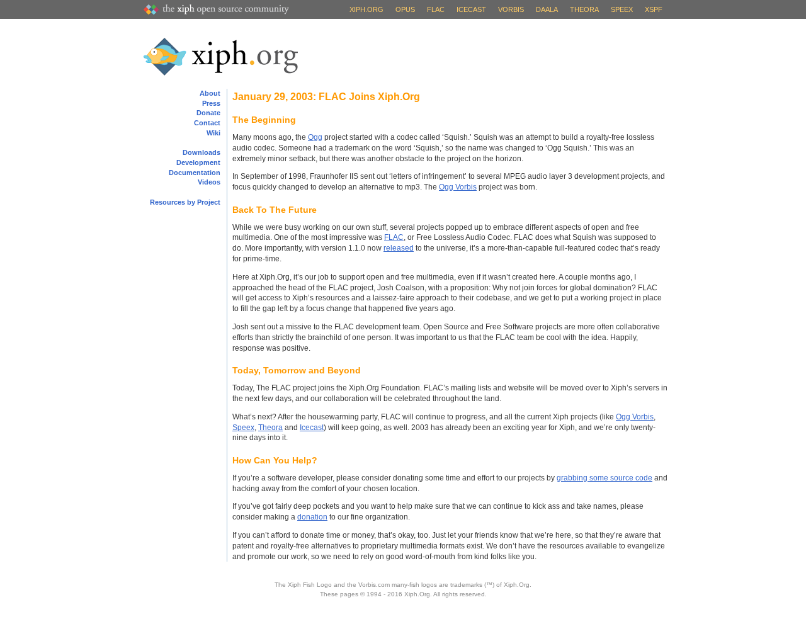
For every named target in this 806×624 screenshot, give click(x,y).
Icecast (471, 9)
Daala (547, 9)
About (210, 93)
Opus (405, 9)
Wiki (213, 133)
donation (312, 517)
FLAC (436, 9)
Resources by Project (185, 202)
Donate (208, 112)
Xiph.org (366, 9)
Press (211, 103)
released (398, 248)
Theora (584, 9)
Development (198, 162)
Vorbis (511, 9)
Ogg (315, 137)
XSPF (653, 9)
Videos (209, 182)
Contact (207, 123)
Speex (622, 9)
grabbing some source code (604, 478)
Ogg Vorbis (458, 187)
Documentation (194, 172)
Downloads (201, 152)
